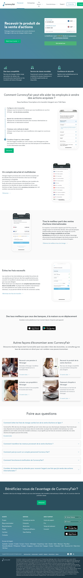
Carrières (4, 532)
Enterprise (26, 523)
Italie (55, 544)
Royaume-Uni (68, 546)
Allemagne (33, 544)
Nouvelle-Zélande (7, 546)
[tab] (27, 112)
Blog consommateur (7, 523)
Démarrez (9, 150)
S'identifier (71, 4)
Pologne (23, 546)
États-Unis (77, 546)
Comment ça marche (29, 520)
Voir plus (66, 76)
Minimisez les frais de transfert (11, 293)
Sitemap (57, 554)
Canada (11, 544)
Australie (4, 544)
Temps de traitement (49, 526)
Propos (4, 520)
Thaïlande (57, 546)
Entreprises (31, 3)
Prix (45, 523)
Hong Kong (40, 544)
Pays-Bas (66, 544)
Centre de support (49, 520)
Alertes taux (26, 526)
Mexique (60, 544)
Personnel (20, 3)
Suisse (51, 546)
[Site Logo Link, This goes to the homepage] (9, 4)
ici (76, 347)
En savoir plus (23, 374)
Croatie (16, 544)
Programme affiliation (29, 529)
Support (62, 4)
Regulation (45, 554)
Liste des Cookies (35, 554)
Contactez (5, 535)
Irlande (50, 544)
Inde (46, 544)
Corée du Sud (38, 546)
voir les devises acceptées (21, 112)
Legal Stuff (41, 554)
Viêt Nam (5, 548)
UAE (62, 546)
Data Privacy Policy (27, 554)
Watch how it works (11, 41)
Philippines (17, 546)
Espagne (45, 546)
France (27, 544)
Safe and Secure (51, 554)
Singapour (30, 546)
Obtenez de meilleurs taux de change (54, 243)
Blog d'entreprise (7, 526)
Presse (4, 529)
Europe (22, 544)
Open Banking (27, 532)
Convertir (46, 529)
